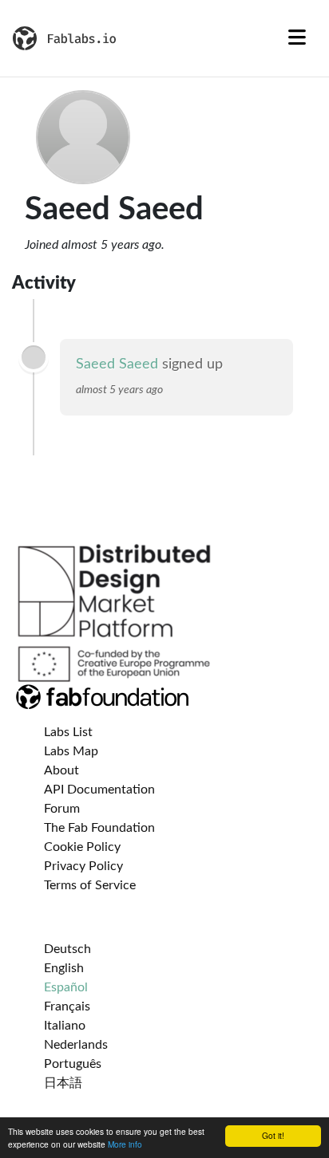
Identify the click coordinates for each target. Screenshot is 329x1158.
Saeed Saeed (117, 364)
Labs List (68, 732)
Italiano (64, 1025)
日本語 (63, 1083)
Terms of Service (90, 885)
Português (72, 1064)
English (64, 968)
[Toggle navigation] (297, 38)
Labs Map (71, 751)
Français (67, 1006)
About (61, 770)
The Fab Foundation (99, 827)
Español (66, 987)
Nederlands (76, 1044)
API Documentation (99, 789)
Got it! (273, 1135)
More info (125, 1144)
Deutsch (67, 949)
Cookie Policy (82, 847)
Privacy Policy (83, 866)
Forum (62, 808)
